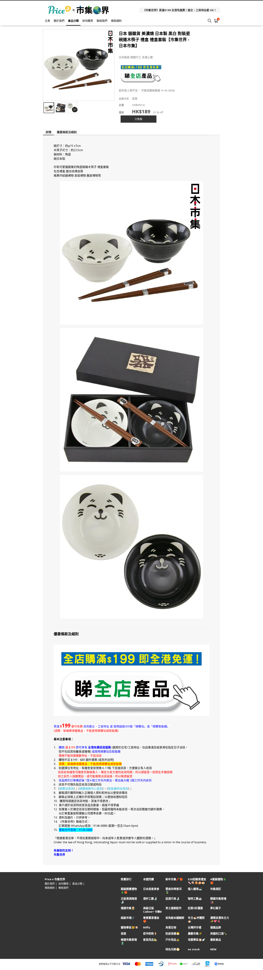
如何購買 (87, 20)
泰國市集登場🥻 (129, 941)
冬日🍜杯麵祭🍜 (196, 919)
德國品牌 (215, 927)
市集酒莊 (215, 889)
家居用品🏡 (150, 939)
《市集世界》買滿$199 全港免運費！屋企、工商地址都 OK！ (179, 10)
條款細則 (116, 20)
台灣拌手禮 (194, 927)
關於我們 (59, 20)
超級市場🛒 (128, 917)
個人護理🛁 (195, 889)
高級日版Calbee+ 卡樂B (152, 909)
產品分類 (73, 20)
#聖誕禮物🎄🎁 (218, 880)
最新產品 (215, 939)
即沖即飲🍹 (150, 933)
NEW (213, 949)
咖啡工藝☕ (195, 898)
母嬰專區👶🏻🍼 (196, 939)
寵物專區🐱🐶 (129, 927)
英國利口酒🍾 (218, 933)
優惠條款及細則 (67, 132)
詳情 (48, 132)
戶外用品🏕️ (172, 939)
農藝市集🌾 (195, 933)
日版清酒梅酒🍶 (129, 900)
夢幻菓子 (215, 908)
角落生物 (170, 927)
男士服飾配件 (173, 908)
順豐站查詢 (66, 789)
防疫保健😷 (172, 933)
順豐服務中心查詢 (90, 789)
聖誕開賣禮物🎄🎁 (129, 890)
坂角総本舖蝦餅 (174, 917)
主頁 (47, 20)
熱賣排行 (126, 879)
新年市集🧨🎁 (174, 879)
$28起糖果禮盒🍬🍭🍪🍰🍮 (197, 880)
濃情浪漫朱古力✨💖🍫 (219, 919)
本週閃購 (148, 879)
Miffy (146, 927)
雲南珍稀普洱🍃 (173, 890)
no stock (194, 949)
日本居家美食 (151, 889)
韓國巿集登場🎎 (218, 900)
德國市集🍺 (128, 908)
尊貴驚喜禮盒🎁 (151, 919)
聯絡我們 (102, 20)
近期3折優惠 (195, 908)
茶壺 (123, 933)
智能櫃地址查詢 (118, 789)
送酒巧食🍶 (172, 898)
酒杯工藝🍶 (150, 898)
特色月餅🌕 (172, 949)
